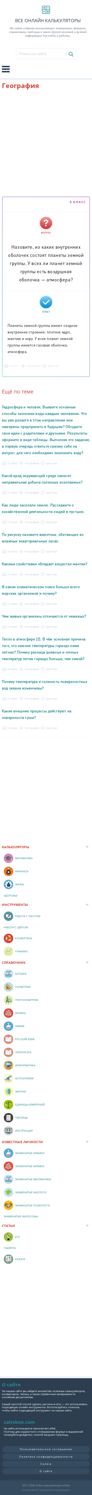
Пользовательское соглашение (46, 1449)
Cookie (46, 1464)
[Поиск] (70, 54)
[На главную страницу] (46, 10)
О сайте (46, 1471)
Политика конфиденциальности (46, 1456)
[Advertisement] (46, 143)
